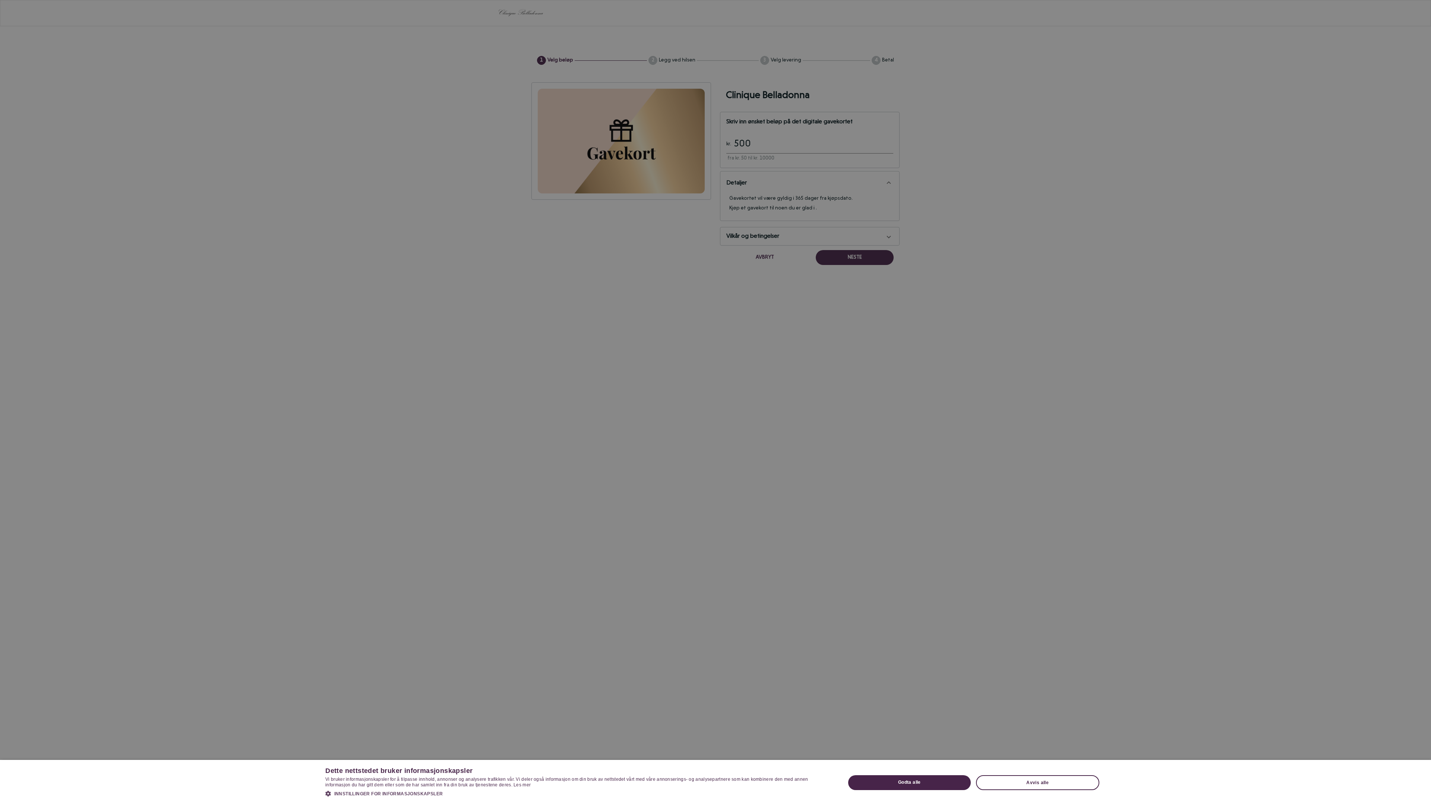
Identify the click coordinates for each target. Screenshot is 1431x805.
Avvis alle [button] (1037, 782)
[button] (577, 793)
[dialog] (715, 782)
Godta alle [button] (909, 782)
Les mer (522, 784)
